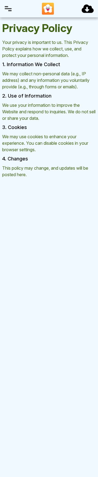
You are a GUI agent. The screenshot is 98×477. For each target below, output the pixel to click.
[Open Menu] (8, 9)
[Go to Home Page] (48, 9)
